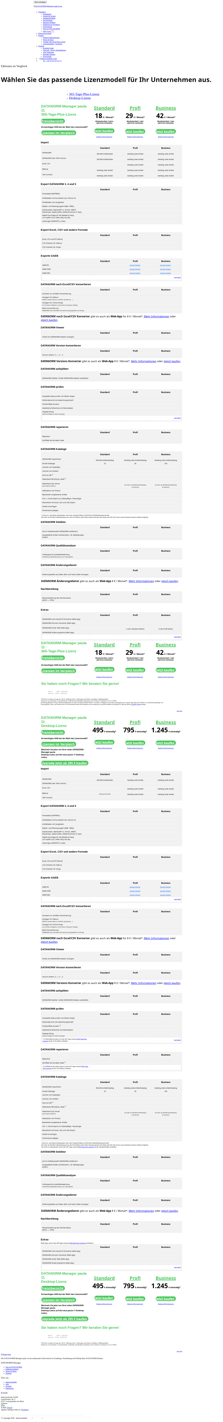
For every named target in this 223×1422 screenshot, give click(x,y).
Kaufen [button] (41, 36)
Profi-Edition (47, 20)
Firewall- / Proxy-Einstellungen (54, 50)
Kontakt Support (49, 54)
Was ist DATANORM (14, 1367)
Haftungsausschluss (50, 1418)
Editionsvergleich (12, 1369)
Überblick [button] (42, 12)
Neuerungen (47, 27)
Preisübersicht (52, 121)
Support (8, 1373)
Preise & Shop (48, 40)
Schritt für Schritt (49, 16)
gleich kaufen (49, 320)
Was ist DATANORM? (51, 29)
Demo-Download (44, 33)
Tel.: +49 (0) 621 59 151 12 (52, 61)
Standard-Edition (49, 18)
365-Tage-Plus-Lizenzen (86, 1147)
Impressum (10, 1388)
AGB (29, 1418)
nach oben (177, 277)
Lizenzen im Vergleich (58, 133)
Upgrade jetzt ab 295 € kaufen (64, 763)
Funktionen (47, 14)
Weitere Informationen (104, 137)
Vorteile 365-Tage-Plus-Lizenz (54, 42)
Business (166, 108)
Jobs (7, 1384)
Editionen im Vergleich (51, 25)
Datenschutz (37, 1418)
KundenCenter (48, 48)
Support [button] (41, 46)
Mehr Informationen (156, 316)
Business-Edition (49, 23)
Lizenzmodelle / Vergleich (52, 44)
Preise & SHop (11, 1371)
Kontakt (8, 1386)
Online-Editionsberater (51, 38)
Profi (135, 108)
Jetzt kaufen (104, 131)
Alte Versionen (48, 52)
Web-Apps (48, 31)
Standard (104, 108)
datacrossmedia (11, 1382)
